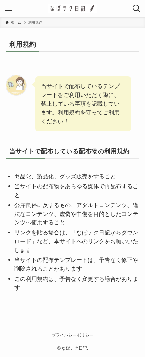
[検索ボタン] (136, 8)
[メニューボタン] (8, 8)
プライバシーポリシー (72, 335)
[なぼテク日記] (72, 8)
